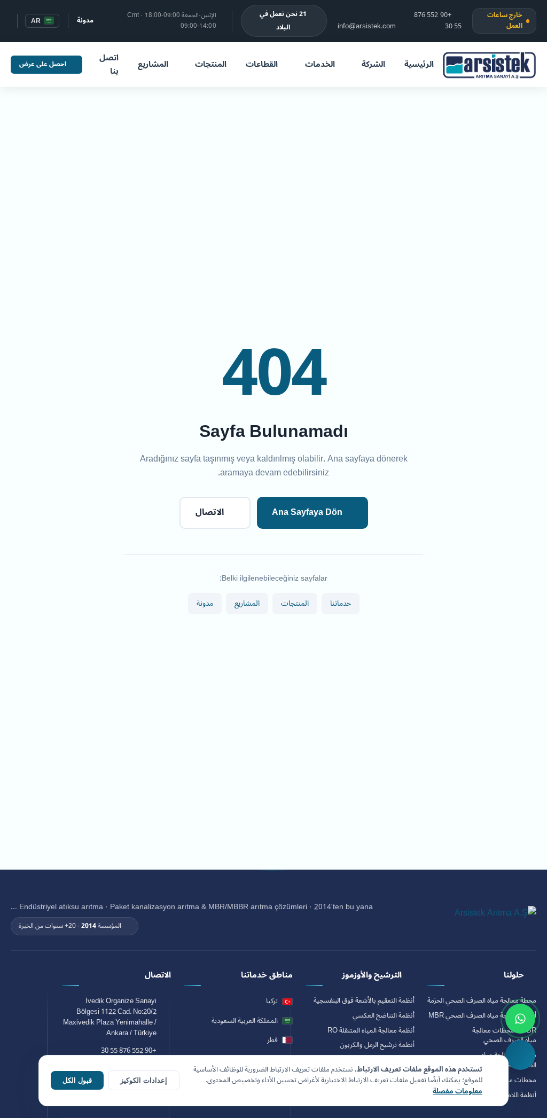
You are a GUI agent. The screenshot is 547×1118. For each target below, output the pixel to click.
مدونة (85, 20)
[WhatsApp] (520, 1019)
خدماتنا (340, 603)
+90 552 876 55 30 (438, 21)
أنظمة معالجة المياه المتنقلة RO (371, 1031)
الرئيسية (419, 64)
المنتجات (210, 64)
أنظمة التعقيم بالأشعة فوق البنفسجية (364, 1001)
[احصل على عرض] (520, 1055)
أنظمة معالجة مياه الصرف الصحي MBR (482, 1016)
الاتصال (210, 512)
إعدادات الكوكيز (143, 1080)
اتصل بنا (109, 64)
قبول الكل (77, 1080)
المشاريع (153, 64)
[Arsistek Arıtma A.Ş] (495, 919)
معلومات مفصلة (457, 1091)
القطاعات (262, 64)
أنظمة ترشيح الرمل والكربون (377, 1045)
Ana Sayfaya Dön (307, 512)
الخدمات (320, 64)
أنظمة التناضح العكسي (384, 1016)
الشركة (373, 64)
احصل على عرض (42, 64)
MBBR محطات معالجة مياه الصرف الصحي (504, 1036)
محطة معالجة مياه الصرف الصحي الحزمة (481, 1001)
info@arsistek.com (367, 25)
